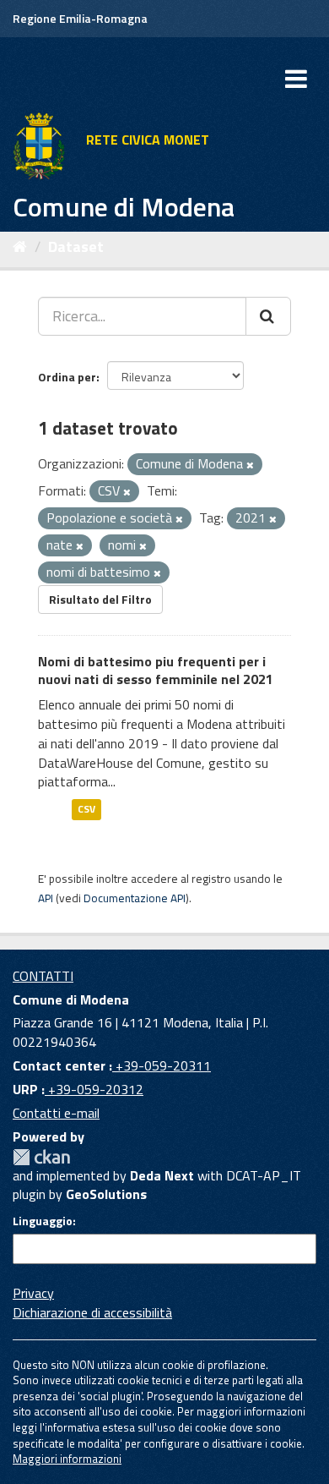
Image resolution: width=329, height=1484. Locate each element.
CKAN (41, 1157)
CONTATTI (43, 976)
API (45, 898)
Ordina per (67, 377)
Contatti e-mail (56, 1113)
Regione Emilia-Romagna (80, 18)
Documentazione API (135, 898)
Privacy (33, 1293)
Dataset (76, 246)
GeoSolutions (106, 1194)
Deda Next (162, 1175)
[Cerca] (268, 316)
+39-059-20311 (161, 1065)
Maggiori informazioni (67, 1458)
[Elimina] (250, 465)
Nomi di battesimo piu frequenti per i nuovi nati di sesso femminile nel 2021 (155, 670)
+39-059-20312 (94, 1089)
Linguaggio (43, 1221)
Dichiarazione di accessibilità (92, 1312)
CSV (86, 809)
